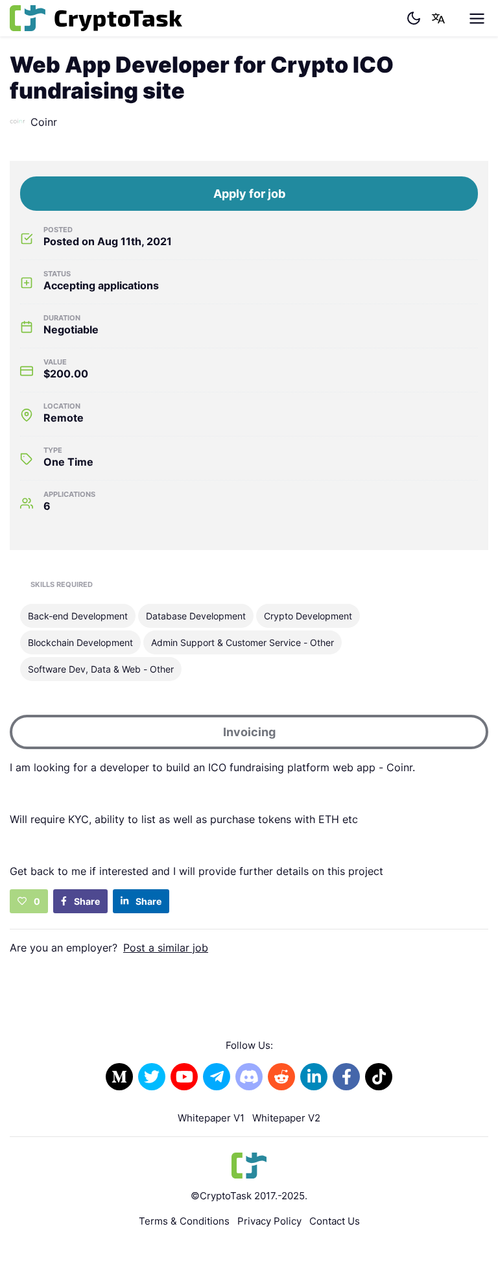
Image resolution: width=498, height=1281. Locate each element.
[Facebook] (346, 1076)
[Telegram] (216, 1076)
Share (86, 901)
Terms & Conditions (184, 1221)
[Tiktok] (378, 1076)
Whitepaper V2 (286, 1118)
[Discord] (249, 1076)
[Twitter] (151, 1076)
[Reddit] (281, 1076)
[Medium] (119, 1076)
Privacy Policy (269, 1221)
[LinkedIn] (313, 1076)
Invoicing (249, 732)
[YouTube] (184, 1076)
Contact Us (334, 1221)
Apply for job (249, 193)
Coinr (43, 121)
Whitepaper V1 (211, 1118)
